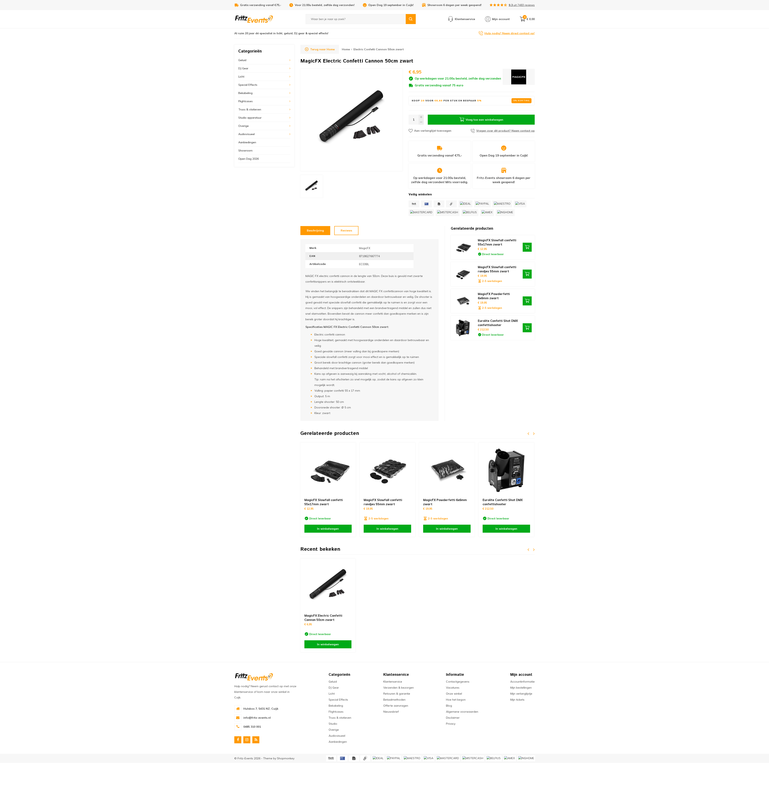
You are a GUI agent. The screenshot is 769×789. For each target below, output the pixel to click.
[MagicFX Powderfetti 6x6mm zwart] (463, 301)
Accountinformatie (522, 681)
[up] (421, 117)
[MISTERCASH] (448, 212)
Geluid (242, 60)
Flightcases (245, 101)
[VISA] (520, 203)
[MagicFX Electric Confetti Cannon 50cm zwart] (327, 586)
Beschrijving (315, 230)
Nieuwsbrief (391, 711)
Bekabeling (245, 93)
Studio (333, 723)
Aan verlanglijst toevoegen (432, 130)
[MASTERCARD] (421, 212)
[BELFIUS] (469, 212)
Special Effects (247, 85)
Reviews (346, 230)
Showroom (245, 150)
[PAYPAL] (482, 203)
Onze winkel (454, 693)
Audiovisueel (246, 134)
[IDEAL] (465, 203)
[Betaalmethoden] (414, 203)
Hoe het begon (456, 699)
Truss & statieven (249, 109)
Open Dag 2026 (248, 159)
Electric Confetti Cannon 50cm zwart (378, 49)
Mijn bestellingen (521, 687)
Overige (243, 126)
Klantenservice (392, 681)
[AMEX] (487, 212)
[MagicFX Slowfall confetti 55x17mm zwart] (463, 247)
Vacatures (452, 687)
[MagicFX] (519, 78)
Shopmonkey (285, 758)
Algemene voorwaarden (462, 711)
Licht (241, 76)
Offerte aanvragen (395, 705)
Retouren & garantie (396, 693)
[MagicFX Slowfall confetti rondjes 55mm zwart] (463, 274)
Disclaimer (453, 717)
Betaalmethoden (394, 699)
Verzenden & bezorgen (398, 687)
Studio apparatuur (250, 117)
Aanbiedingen (247, 142)
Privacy (450, 723)
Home (346, 49)
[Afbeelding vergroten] (351, 120)
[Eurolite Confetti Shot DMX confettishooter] (463, 328)
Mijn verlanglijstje (521, 693)
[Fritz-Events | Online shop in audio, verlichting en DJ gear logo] (254, 19)
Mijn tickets (517, 699)
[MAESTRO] (502, 203)
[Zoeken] (411, 19)
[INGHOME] (505, 212)
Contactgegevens (457, 681)
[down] (421, 122)
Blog (449, 705)
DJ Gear (243, 68)
